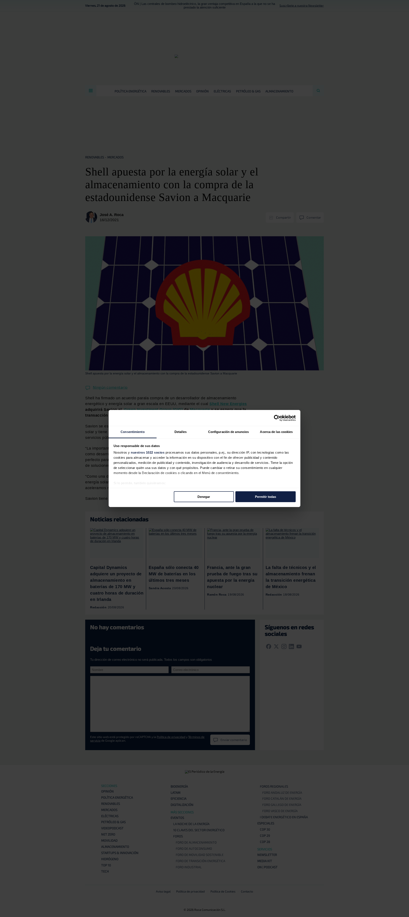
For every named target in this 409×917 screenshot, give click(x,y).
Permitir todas (265, 496)
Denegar (203, 496)
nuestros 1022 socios (147, 452)
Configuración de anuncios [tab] (228, 432)
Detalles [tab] (180, 432)
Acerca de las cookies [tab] (276, 432)
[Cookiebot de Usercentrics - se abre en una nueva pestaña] (277, 418)
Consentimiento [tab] (132, 432)
